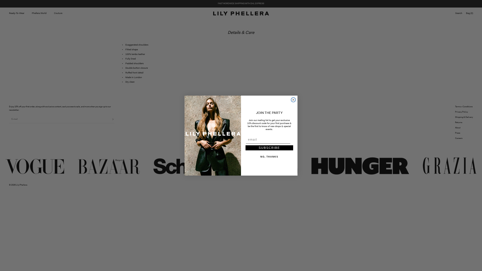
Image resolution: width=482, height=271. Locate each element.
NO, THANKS (269, 156)
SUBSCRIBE (269, 147)
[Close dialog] (293, 99)
